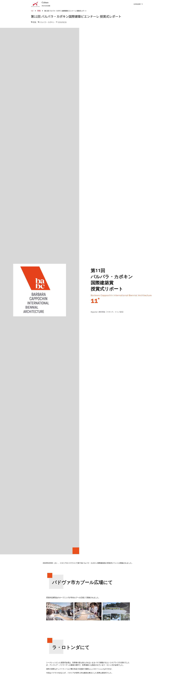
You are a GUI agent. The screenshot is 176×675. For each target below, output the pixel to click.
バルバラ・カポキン (47, 22)
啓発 (34, 22)
